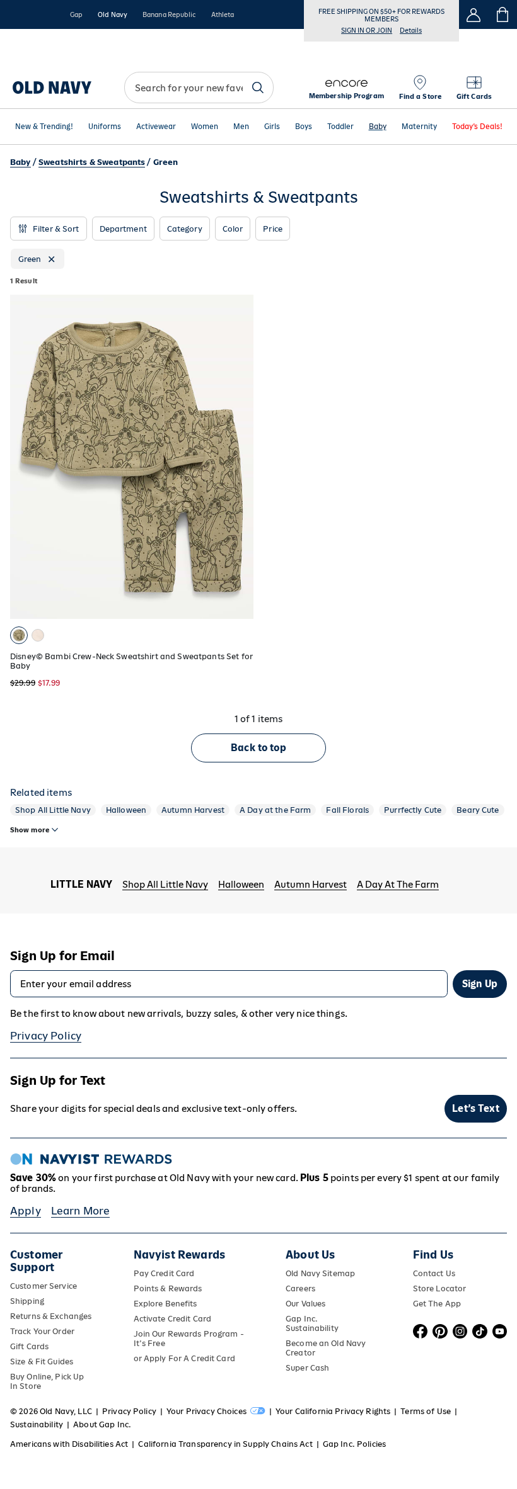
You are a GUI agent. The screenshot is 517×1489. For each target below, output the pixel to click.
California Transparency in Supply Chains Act (225, 1444)
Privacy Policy (45, 1035)
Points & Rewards (168, 1288)
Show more (29, 830)
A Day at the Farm (275, 810)
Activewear (156, 126)
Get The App (437, 1303)
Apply (25, 1210)
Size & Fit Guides (41, 1361)
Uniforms (104, 126)
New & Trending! (44, 126)
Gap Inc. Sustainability (312, 1323)
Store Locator (440, 1288)
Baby (377, 126)
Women (204, 126)
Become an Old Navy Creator (326, 1348)
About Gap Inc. (102, 1424)
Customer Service (43, 1286)
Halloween (126, 810)
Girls (272, 126)
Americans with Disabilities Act (69, 1444)
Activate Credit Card (172, 1318)
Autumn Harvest (192, 810)
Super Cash (307, 1368)
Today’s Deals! (477, 126)
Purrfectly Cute (412, 810)
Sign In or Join (366, 30)
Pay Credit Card (164, 1273)
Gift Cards (29, 1346)
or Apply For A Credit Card (184, 1358)
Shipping (27, 1301)
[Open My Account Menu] (473, 14)
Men (241, 126)
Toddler (340, 126)
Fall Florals (347, 810)
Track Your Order (42, 1331)
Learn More (80, 1210)
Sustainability (36, 1424)
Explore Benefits (165, 1303)
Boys (303, 126)
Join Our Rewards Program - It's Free (189, 1338)
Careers (300, 1288)
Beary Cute (477, 810)
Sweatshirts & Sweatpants (91, 162)
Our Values (305, 1303)
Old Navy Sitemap (320, 1273)
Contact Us (434, 1273)
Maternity (419, 126)
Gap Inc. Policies (354, 1444)
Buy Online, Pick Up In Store (47, 1381)
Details (411, 30)
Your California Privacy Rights (333, 1411)
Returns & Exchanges (50, 1316)
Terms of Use (425, 1411)
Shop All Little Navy (53, 810)
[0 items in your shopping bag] (503, 14)
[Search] (258, 87)
